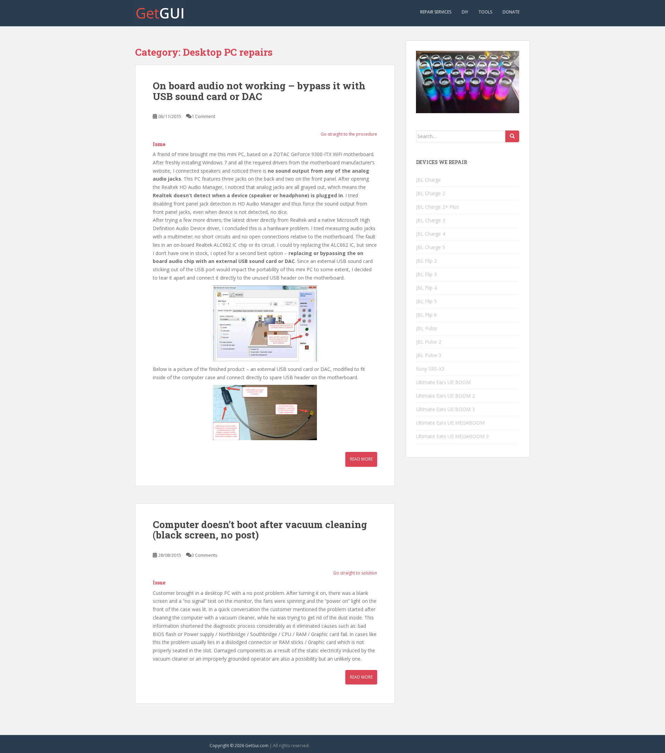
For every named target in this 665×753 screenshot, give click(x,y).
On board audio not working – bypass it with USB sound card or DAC (259, 91)
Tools (485, 12)
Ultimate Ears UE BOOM (443, 382)
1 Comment (203, 116)
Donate (511, 12)
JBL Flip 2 (426, 260)
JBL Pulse (426, 328)
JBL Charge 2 (430, 193)
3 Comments (205, 555)
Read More (361, 459)
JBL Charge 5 (430, 247)
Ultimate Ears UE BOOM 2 (445, 395)
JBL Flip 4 (426, 287)
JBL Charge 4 (430, 233)
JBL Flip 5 (426, 301)
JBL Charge (428, 179)
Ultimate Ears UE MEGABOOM (450, 422)
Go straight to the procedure (349, 134)
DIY (465, 12)
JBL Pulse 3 (428, 355)
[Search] (512, 136)
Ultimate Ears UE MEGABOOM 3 (452, 436)
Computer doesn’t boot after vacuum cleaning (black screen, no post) (260, 530)
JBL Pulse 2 (428, 341)
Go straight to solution (355, 573)
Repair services (435, 12)
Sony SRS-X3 (430, 368)
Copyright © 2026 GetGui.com (239, 746)
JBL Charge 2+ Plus (437, 206)
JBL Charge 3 (430, 220)
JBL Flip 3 (426, 274)
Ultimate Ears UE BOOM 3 (445, 409)
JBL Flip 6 (426, 314)
